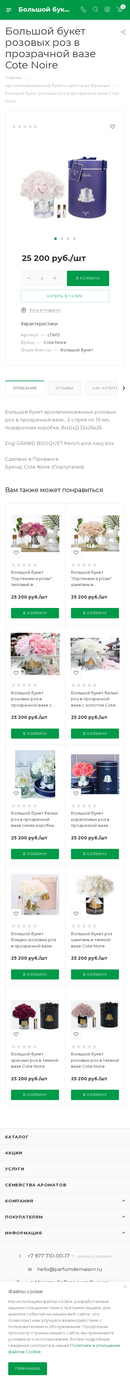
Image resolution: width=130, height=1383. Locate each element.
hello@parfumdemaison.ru (69, 1269)
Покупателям (24, 1216)
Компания (19, 1200)
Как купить (105, 388)
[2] (19, 127)
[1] (13, 127)
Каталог (17, 1136)
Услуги (14, 1168)
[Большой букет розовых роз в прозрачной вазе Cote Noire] (65, 187)
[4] (29, 127)
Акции (13, 1152)
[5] (35, 127)
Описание (25, 388)
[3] (24, 127)
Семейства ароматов (35, 1184)
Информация (23, 1232)
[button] (55, 238)
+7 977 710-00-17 (48, 1256)
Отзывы (65, 388)
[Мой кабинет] (107, 10)
